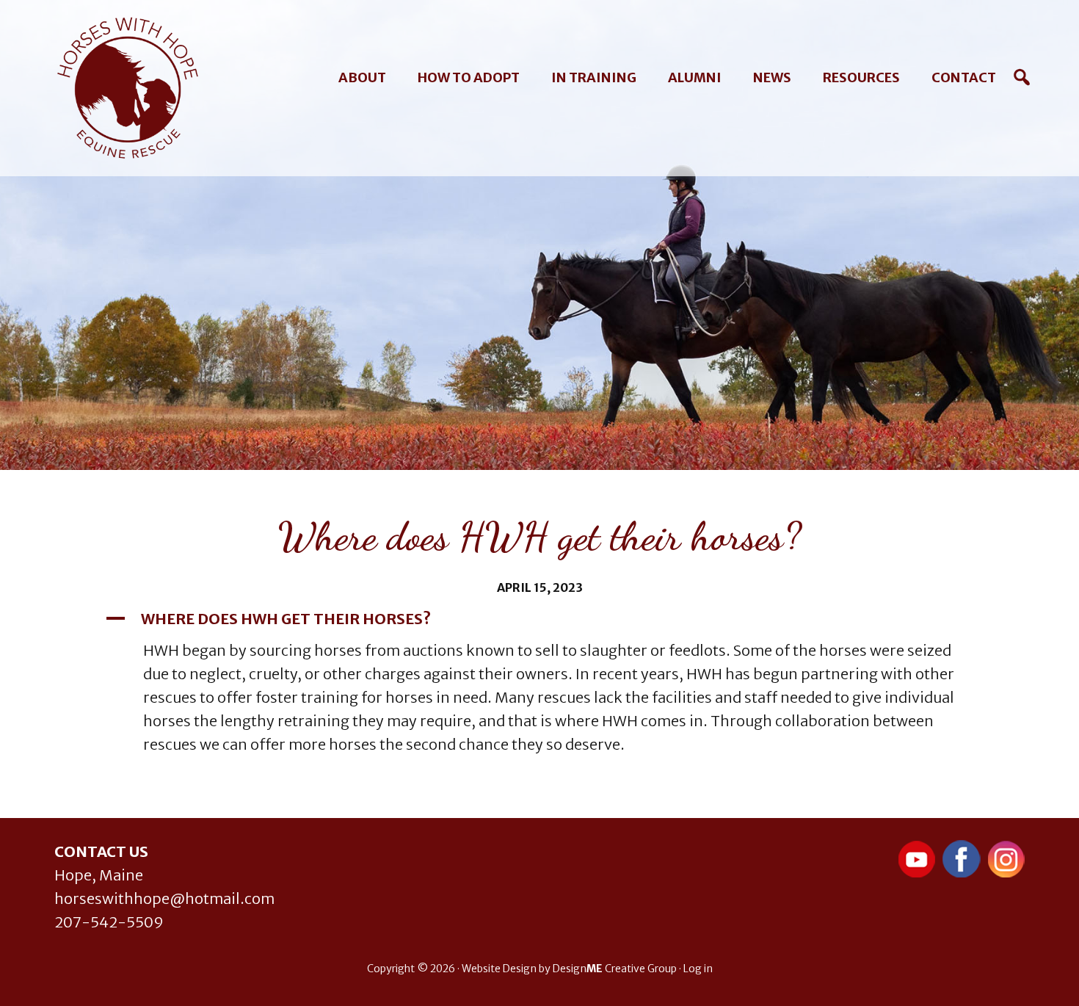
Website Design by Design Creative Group (569, 968)
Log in (698, 968)
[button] (540, 619)
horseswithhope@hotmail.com (164, 898)
